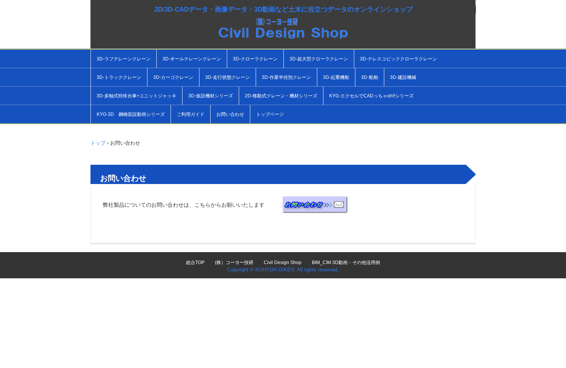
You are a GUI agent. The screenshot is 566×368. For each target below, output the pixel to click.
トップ (97, 143)
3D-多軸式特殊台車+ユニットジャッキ (136, 96)
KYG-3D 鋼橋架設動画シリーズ (131, 114)
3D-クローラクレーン (255, 59)
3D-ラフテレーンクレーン (124, 59)
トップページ (270, 114)
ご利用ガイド (190, 114)
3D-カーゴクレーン (173, 77)
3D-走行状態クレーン (227, 77)
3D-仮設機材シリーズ (210, 96)
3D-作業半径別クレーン (286, 77)
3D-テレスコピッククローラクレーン (398, 59)
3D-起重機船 (336, 77)
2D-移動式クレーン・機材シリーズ (281, 96)
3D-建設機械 (403, 77)
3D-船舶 (369, 77)
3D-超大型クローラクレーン (319, 59)
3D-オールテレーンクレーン (191, 59)
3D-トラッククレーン (119, 77)
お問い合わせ (230, 114)
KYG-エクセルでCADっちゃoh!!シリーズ (371, 96)
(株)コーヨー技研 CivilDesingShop (283, 34)
